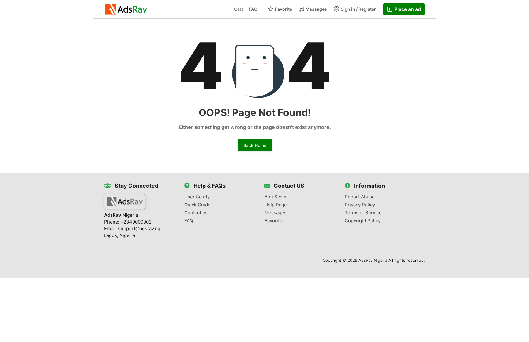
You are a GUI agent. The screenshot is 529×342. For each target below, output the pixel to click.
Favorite (283, 9)
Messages (316, 9)
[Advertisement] (46, 43)
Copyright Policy (363, 221)
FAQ (253, 9)
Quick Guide (197, 205)
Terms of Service (363, 213)
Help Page (275, 205)
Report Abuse (360, 197)
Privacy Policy (360, 205)
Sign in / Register (358, 9)
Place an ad (407, 9)
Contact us (196, 213)
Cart (238, 9)
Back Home (254, 145)
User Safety (197, 197)
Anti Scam (275, 197)
